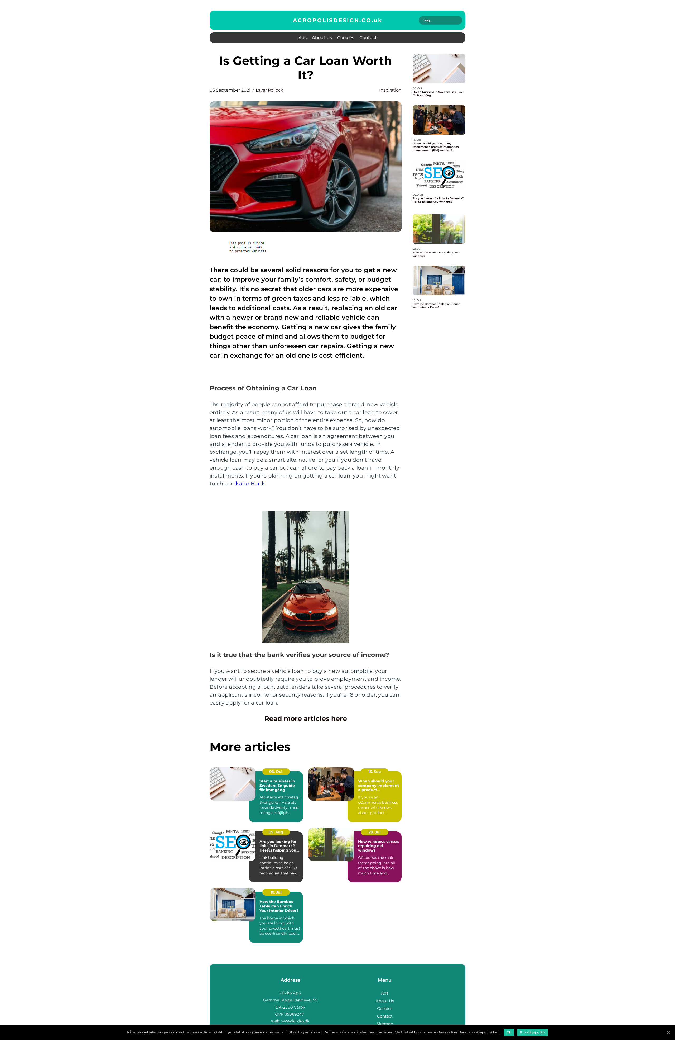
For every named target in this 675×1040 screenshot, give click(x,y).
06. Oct (276, 771)
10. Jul (276, 892)
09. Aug (276, 832)
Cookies (345, 37)
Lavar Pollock (269, 90)
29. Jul (374, 832)
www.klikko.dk (295, 1020)
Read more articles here (305, 718)
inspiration (390, 90)
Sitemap (385, 1023)
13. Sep (374, 771)
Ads (302, 37)
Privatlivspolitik (532, 1032)
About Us (322, 37)
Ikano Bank (249, 483)
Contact (368, 37)
